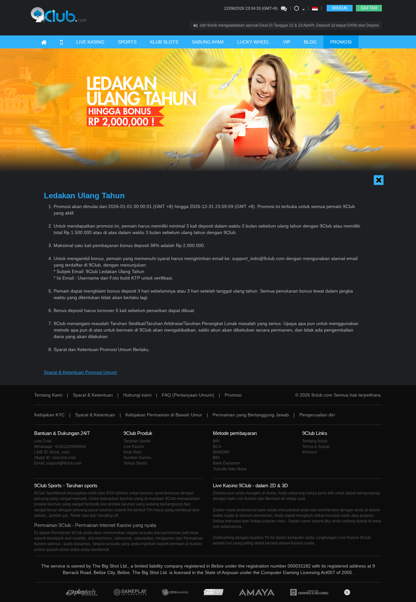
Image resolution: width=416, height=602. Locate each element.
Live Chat (42, 441)
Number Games (137, 457)
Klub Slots (132, 452)
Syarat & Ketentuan (93, 395)
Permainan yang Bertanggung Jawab (251, 414)
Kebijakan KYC (49, 414)
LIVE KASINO (90, 42)
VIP (286, 42)
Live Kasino (134, 446)
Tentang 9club (314, 441)
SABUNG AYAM (208, 42)
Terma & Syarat (315, 446)
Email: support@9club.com (58, 463)
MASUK (339, 8)
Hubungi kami (137, 395)
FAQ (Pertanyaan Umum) (188, 395)
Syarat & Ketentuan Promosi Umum (80, 372)
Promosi (233, 395)
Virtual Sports (135, 463)
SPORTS (127, 42)
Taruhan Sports (137, 441)
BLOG (310, 42)
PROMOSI (341, 42)
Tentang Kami (48, 395)
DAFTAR (369, 8)
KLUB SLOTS (164, 42)
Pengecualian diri (317, 414)
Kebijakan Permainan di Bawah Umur (163, 414)
